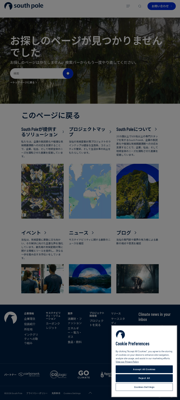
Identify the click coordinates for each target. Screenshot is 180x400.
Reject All (144, 378)
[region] (144, 361)
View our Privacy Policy (127, 361)
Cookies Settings (144, 387)
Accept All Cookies (144, 369)
